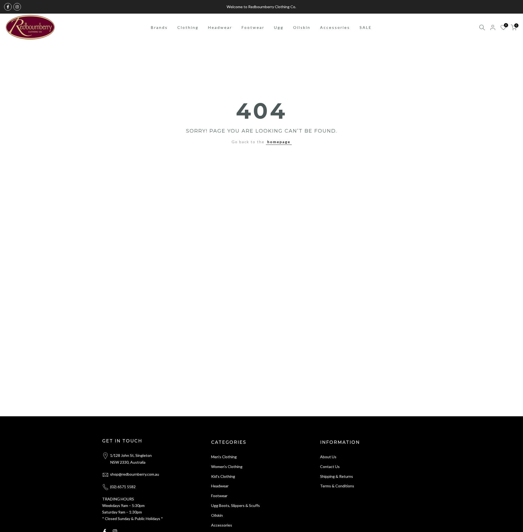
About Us (328, 456)
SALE (366, 27)
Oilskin (302, 27)
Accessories (335, 27)
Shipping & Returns (336, 476)
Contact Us (330, 466)
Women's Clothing (226, 466)
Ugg (279, 27)
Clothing (188, 27)
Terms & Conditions (337, 486)
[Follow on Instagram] (17, 7)
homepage (278, 141)
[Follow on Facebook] (8, 7)
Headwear (220, 27)
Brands (159, 27)
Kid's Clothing (223, 476)
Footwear (253, 27)
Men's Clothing (224, 456)
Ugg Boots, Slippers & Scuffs (235, 505)
